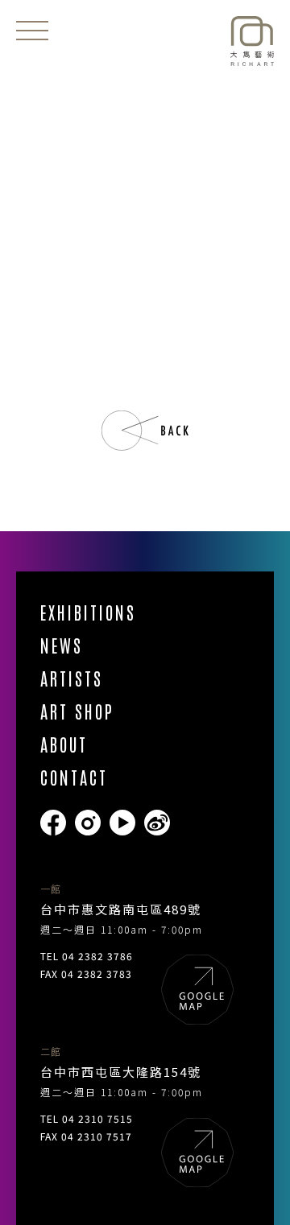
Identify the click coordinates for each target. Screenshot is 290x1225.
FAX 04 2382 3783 (86, 973)
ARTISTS (71, 678)
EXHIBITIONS (88, 612)
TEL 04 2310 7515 (86, 1118)
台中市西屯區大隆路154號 (120, 1071)
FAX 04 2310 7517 (86, 1136)
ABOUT (64, 744)
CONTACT (74, 777)
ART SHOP (77, 711)
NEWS (61, 645)
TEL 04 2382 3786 (86, 956)
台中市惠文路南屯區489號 (120, 909)
